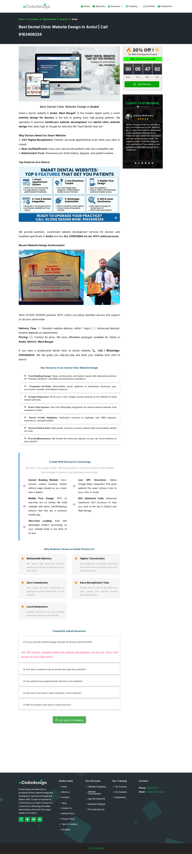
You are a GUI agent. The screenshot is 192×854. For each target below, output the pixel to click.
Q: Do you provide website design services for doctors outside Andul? (57, 642)
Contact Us (166, 6)
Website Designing (97, 787)
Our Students (121, 792)
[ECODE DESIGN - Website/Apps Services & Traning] (33, 782)
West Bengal (49, 19)
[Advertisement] (69, 749)
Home (86, 6)
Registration (120, 797)
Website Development (94, 793)
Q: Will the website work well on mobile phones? (47, 705)
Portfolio (150, 6)
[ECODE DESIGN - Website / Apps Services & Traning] (37, 6)
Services (115, 6)
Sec (157, 77)
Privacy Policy (68, 819)
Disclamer (66, 830)
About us (66, 792)
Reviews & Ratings (96, 804)
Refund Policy (68, 813)
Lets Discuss (145, 84)
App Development (96, 799)
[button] (135, 163)
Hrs (138, 77)
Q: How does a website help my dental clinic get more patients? (54, 669)
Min (147, 77)
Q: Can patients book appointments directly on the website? (53, 681)
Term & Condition (70, 824)
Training (132, 6)
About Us (100, 6)
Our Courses (121, 787)
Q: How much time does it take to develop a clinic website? (52, 693)
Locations (34, 19)
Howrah (63, 19)
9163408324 (152, 788)
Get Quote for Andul (71, 720)
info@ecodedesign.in (156, 792)
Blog (64, 803)
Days (128, 77)
